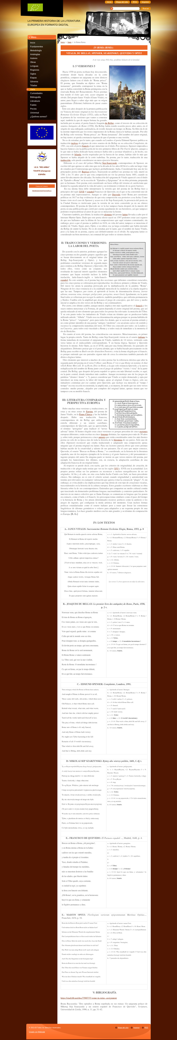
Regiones (34, 70)
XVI (116, 468)
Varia (32, 89)
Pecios (33, 109)
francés (85, 145)
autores (102, 437)
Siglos (33, 74)
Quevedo (116, 194)
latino (125, 214)
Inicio (32, 43)
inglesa (74, 143)
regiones (143, 431)
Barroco (85, 171)
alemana (108, 214)
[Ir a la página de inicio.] (44, 8)
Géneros (34, 81)
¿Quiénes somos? (38, 116)
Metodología (36, 50)
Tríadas (33, 85)
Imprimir (136, 1028)
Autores (33, 58)
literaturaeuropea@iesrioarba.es (41, 190)
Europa (89, 411)
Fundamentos (36, 46)
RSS (146, 1028)
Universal (34, 113)
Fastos (33, 105)
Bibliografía (35, 97)
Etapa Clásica (85, 414)
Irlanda (78, 154)
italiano (141, 337)
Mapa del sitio (123, 1028)
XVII (81, 191)
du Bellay (109, 123)
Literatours (35, 101)
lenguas (104, 434)
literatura (118, 439)
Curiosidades (36, 93)
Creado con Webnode (37, 1032)
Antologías (35, 54)
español (90, 191)
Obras (33, 62)
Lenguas (34, 66)
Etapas (33, 78)
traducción (65, 160)
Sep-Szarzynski (109, 162)
